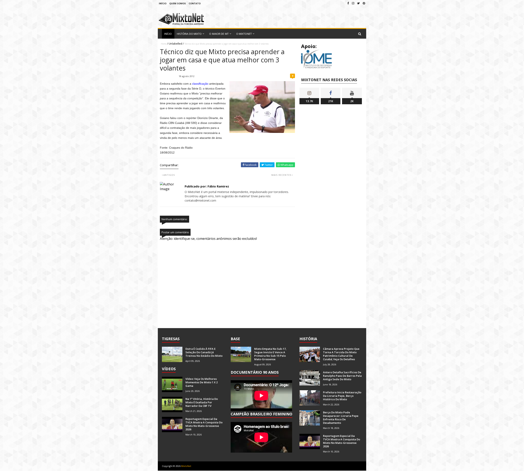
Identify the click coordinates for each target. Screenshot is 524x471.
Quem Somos (177, 3)
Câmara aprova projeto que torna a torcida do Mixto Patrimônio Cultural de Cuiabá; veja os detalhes (341, 354)
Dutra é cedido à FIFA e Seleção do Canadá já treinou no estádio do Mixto (203, 352)
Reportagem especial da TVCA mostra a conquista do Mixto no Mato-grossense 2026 (203, 424)
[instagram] (353, 3)
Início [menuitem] (168, 34)
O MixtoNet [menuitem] (244, 34)
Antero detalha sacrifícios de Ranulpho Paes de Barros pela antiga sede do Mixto (342, 375)
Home (163, 43)
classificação (200, 83)
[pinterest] (364, 3)
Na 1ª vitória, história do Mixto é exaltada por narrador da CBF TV (201, 402)
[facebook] (348, 3)
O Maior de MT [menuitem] (218, 34)
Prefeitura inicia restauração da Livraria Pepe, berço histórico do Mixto (342, 395)
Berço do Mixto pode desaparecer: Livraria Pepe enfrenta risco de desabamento (340, 417)
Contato (195, 3)
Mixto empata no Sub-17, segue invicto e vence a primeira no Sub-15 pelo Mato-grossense (270, 354)
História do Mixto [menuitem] (189, 34)
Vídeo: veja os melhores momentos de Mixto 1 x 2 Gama (201, 382)
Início (162, 3)
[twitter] (358, 3)
